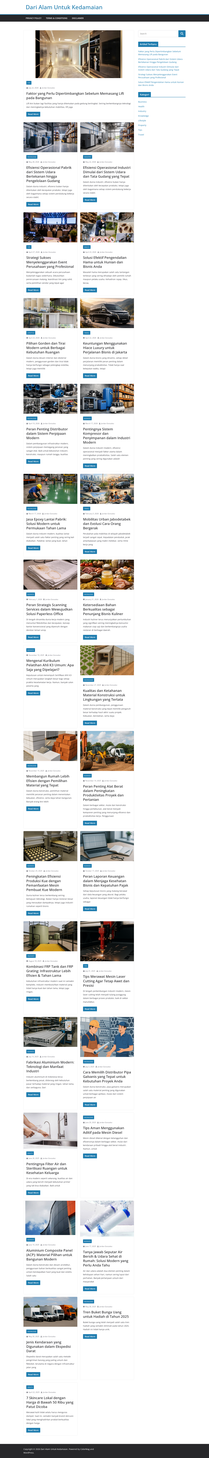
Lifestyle (30, 333)
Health (86, 247)
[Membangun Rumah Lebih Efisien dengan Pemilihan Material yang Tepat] (50, 746)
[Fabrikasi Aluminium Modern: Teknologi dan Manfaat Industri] (50, 1032)
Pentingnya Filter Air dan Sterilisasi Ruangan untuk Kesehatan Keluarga (46, 1168)
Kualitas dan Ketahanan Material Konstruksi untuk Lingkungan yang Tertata (104, 695)
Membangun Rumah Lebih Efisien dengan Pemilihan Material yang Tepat (47, 780)
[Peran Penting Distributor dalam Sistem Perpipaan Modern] (50, 399)
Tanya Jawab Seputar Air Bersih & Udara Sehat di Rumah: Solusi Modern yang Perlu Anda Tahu (105, 1259)
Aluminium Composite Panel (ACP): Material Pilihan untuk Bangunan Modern (49, 1254)
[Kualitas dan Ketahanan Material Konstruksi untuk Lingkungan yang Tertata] (107, 660)
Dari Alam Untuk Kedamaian (64, 7)
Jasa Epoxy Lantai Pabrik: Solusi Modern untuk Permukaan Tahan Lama (46, 523)
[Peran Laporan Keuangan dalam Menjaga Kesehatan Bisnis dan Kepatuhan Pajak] (107, 846)
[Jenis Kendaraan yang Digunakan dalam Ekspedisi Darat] (50, 1312)
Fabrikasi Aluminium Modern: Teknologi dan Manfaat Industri (50, 1066)
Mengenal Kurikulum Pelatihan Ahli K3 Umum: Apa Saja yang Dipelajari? (50, 665)
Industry (87, 157)
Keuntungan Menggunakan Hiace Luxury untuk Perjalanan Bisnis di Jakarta (105, 347)
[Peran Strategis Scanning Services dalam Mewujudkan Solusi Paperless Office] (50, 575)
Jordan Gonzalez (48, 88)
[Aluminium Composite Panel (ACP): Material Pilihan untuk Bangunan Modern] (50, 1218)
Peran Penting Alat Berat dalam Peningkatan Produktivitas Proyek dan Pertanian (103, 793)
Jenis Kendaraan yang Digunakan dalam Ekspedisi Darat (48, 1346)
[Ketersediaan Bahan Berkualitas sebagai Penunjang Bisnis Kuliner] (107, 575)
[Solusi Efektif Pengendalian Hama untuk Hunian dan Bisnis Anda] (107, 227)
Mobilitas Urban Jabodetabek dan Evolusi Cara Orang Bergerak (107, 523)
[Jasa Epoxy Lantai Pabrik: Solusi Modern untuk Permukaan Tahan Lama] (50, 489)
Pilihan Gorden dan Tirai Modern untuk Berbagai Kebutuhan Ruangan (45, 347)
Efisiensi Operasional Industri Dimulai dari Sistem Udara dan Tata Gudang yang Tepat (107, 172)
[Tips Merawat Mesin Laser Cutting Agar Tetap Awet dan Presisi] (107, 941)
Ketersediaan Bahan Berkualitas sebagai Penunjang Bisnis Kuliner (103, 609)
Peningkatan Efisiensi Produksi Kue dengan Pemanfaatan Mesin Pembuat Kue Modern (44, 883)
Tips (28, 83)
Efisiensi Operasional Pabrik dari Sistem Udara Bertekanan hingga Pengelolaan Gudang (49, 174)
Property (31, 956)
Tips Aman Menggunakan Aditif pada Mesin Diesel (103, 1130)
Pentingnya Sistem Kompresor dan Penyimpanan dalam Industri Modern (106, 436)
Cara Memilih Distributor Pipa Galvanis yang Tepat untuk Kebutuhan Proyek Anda (107, 1076)
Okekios (142, 164)
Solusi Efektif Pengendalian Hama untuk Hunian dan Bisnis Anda (105, 262)
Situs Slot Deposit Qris (148, 154)
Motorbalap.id (145, 161)
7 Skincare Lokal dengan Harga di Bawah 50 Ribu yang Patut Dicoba (49, 1402)
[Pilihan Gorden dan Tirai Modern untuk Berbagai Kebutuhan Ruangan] (50, 313)
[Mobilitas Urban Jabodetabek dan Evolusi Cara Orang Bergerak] (107, 489)
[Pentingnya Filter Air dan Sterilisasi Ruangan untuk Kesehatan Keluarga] (50, 1131)
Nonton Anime (145, 143)
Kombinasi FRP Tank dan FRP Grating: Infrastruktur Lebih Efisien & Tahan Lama (49, 971)
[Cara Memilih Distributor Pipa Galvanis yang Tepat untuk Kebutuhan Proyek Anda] (107, 1037)
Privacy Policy (33, 18)
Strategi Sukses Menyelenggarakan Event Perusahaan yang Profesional (50, 262)
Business (87, 418)
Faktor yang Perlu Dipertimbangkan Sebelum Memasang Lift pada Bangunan (75, 95)
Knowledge (31, 157)
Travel (86, 333)
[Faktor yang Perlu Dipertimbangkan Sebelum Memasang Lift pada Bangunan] (78, 54)
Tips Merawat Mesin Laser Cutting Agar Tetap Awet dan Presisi (106, 981)
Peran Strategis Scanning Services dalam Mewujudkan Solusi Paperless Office (49, 609)
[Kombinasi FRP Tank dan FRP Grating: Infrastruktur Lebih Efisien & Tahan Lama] (50, 936)
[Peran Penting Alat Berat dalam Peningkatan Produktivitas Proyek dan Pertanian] (107, 751)
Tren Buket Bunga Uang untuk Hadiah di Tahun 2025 (106, 1314)
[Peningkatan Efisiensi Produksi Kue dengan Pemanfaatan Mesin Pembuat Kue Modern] (50, 846)
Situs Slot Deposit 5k (148, 150)
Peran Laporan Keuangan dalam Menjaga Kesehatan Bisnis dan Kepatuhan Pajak (105, 880)
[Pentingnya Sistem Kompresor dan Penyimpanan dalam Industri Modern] (107, 399)
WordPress (28, 1452)
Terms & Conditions (56, 18)
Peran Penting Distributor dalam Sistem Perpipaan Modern (47, 433)
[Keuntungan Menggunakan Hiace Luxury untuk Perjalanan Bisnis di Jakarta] (107, 313)
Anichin (141, 157)
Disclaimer (78, 18)
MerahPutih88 (145, 146)
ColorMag (85, 1449)
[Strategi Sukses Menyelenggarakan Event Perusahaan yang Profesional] (50, 227)
